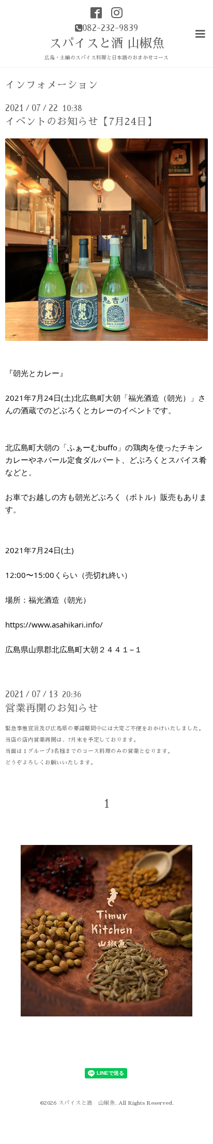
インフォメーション (51, 85)
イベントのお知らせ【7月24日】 (81, 122)
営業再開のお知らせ (51, 708)
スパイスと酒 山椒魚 (106, 43)
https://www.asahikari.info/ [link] (54, 624)
